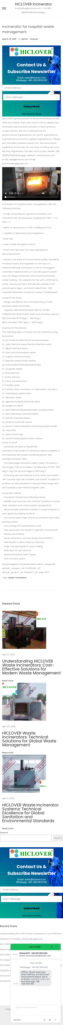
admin (24, 39)
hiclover (34, 39)
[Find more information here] (35, 983)
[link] (31, 51)
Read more (7, 680)
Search (4, 832)
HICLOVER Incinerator (33, 4)
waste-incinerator (17, 577)
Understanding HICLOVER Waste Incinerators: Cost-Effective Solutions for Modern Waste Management (31, 667)
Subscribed (31, 106)
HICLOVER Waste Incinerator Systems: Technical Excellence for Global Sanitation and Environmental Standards (30, 813)
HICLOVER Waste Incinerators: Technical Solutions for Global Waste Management (29, 739)
